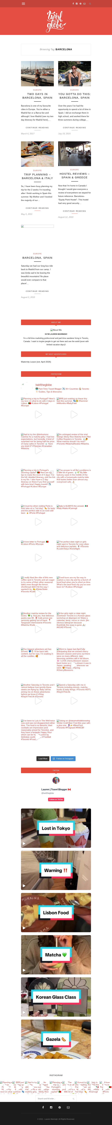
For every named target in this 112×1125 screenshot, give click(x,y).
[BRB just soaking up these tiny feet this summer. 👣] (74, 414)
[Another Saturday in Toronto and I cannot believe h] (38, 701)
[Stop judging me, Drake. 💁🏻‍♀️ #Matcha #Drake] (56, 954)
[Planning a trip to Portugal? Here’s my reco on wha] (38, 414)
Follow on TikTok (56, 799)
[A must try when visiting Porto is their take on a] (38, 522)
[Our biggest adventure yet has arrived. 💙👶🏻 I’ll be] (38, 665)
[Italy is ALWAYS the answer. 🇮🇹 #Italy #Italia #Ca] (74, 522)
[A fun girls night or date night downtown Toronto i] (74, 629)
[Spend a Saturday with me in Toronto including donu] (74, 701)
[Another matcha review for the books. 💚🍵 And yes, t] (38, 629)
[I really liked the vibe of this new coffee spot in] (38, 593)
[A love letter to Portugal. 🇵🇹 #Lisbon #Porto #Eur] (38, 558)
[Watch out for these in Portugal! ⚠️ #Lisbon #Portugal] (56, 870)
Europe (37, 90)
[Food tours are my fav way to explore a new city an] (74, 593)
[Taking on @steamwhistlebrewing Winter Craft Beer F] (74, 736)
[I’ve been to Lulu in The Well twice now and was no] (38, 736)
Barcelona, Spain (37, 257)
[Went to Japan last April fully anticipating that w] (74, 665)
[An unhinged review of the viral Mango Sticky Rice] (74, 450)
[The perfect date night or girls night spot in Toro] (74, 558)
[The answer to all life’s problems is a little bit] (74, 486)
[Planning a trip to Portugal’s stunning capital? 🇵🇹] (38, 486)
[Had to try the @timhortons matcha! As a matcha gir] (38, 450)
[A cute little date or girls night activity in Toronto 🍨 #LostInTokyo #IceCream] (56, 828)
